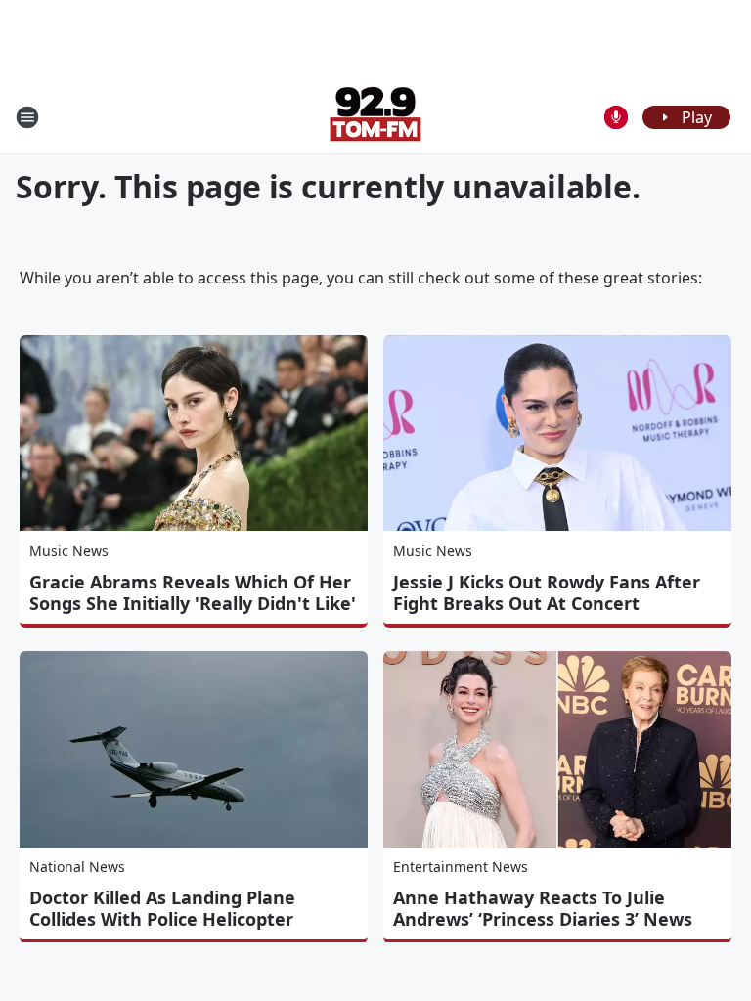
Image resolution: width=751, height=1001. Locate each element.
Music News (69, 551)
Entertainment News (460, 866)
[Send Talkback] (616, 117)
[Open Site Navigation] (27, 117)
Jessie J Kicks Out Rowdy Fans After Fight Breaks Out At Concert (546, 592)
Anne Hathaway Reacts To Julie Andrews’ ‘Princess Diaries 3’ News (542, 908)
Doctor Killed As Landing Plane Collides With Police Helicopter (162, 908)
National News (77, 866)
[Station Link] (375, 117)
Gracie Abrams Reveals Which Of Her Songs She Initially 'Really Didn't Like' (192, 592)
